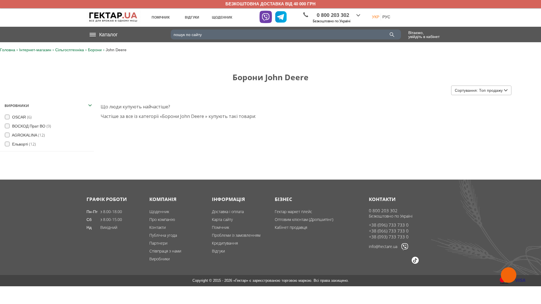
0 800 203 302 (383, 210)
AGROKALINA (28, 135)
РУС (386, 17)
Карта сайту (222, 219)
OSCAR (21, 117)
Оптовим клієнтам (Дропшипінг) (304, 219)
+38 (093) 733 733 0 (389, 237)
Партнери (158, 243)
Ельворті (23, 144)
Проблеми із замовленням (236, 235)
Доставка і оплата (228, 211)
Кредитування (225, 243)
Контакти (157, 227)
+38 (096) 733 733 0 (389, 225)
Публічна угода (163, 235)
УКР (375, 17)
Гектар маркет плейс (293, 211)
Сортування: (479, 90)
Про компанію (162, 219)
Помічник (220, 227)
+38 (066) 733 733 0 (389, 231)
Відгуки (218, 251)
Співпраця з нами (165, 251)
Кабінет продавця (291, 227)
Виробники (159, 258)
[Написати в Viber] (404, 249)
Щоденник (159, 211)
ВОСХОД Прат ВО (31, 126)
